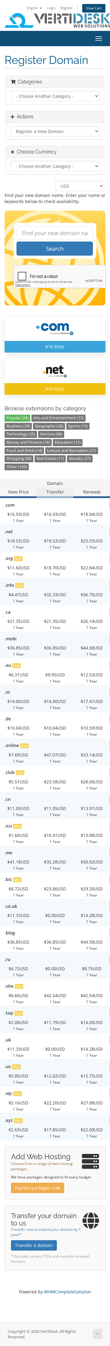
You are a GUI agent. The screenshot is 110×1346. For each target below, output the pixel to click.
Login (51, 8)
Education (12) (68, 442)
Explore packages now (37, 1188)
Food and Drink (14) (24, 450)
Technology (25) (20, 434)
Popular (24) (17, 417)
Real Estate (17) (50, 458)
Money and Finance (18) (28, 442)
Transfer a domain (34, 1245)
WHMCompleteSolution (67, 1292)
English (33, 8)
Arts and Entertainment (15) (58, 417)
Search (55, 248)
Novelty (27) (80, 458)
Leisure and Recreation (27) (71, 450)
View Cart (93, 8)
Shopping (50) (18, 458)
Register (66, 8)
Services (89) (51, 434)
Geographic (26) (49, 426)
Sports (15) (78, 426)
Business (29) (18, 426)
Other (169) (16, 466)
